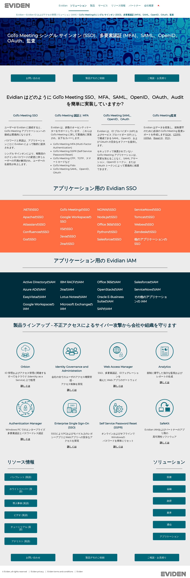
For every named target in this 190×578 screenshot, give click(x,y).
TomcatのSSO (144, 217)
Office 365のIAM (109, 282)
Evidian (63, 5)
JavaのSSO (68, 236)
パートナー (135, 5)
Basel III (158, 138)
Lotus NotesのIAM (73, 297)
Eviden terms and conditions (60, 571)
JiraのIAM (67, 289)
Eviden (80, 571)
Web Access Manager (118, 366)
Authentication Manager (25, 423)
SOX (168, 134)
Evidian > (21, 14)
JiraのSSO (67, 244)
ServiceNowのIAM (147, 289)
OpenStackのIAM (110, 289)
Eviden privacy (37, 571)
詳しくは (25, 385)
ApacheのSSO (33, 217)
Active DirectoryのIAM (39, 282)
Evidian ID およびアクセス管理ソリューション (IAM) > (52, 14)
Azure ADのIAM (34, 289)
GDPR (176, 134)
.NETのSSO (31, 209)
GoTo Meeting (68, 97)
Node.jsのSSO (107, 217)
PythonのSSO (107, 232)
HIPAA (147, 138)
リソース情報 (118, 5)
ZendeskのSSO (145, 232)
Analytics (165, 366)
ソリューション (78, 5)
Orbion (25, 366)
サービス (103, 5)
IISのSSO (66, 229)
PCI (167, 138)
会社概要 (149, 5)
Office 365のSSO (109, 224)
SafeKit (164, 423)
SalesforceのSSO (109, 239)
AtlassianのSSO (34, 224)
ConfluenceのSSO (36, 232)
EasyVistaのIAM (34, 297)
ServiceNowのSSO (147, 209)
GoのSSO (29, 239)
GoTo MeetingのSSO (75, 209)
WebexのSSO (144, 224)
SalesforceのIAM (146, 282)
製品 (92, 5)
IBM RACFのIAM (72, 282)
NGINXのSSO (106, 209)
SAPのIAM (104, 309)
